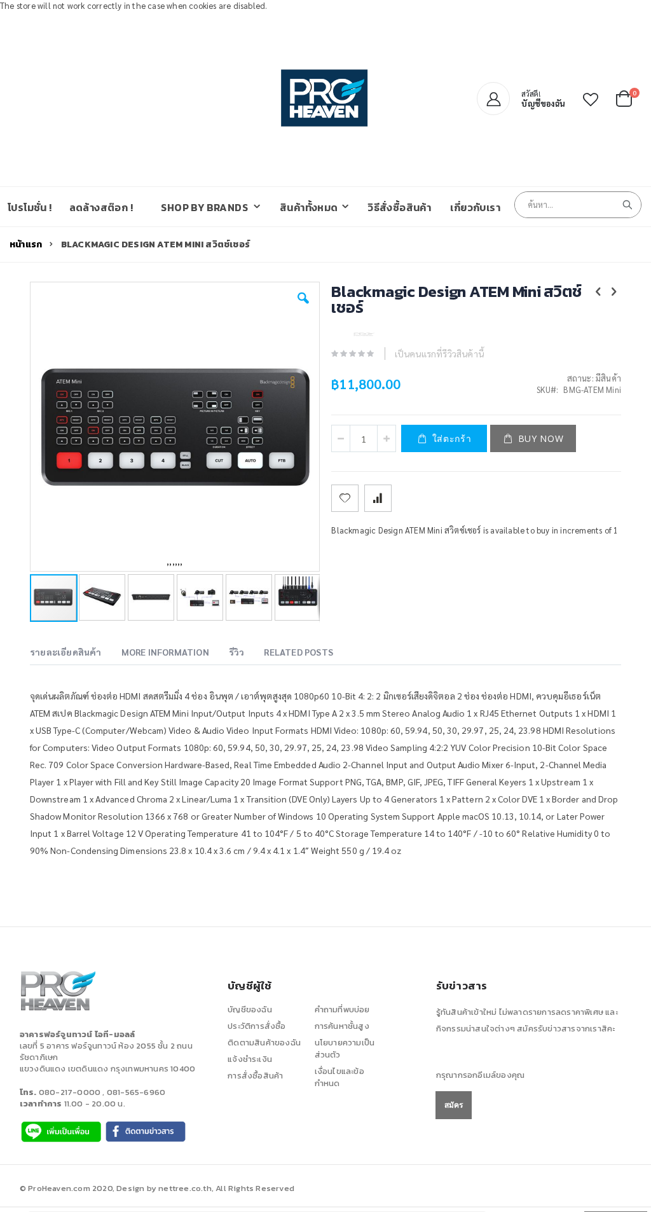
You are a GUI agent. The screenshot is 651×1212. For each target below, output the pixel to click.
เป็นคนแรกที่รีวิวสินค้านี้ (439, 353)
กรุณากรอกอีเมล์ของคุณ (480, 1075)
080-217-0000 (69, 1092)
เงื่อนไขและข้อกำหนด (339, 1077)
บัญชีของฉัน (250, 1009)
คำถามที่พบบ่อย (342, 1009)
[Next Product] (614, 291)
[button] (590, 99)
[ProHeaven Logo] (325, 99)
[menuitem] (210, 206)
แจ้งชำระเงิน (250, 1059)
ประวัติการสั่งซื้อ (256, 1026)
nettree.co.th (185, 1188)
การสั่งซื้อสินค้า (255, 1076)
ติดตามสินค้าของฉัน (264, 1042)
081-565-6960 (136, 1092)
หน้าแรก (26, 244)
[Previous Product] (598, 291)
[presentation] (75, 653)
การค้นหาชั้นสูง (342, 1026)
